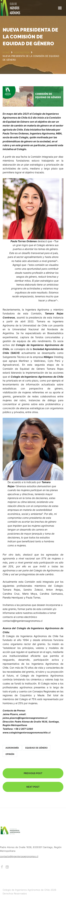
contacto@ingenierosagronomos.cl (19, 856)
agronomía (12, 747)
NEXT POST (33, 786)
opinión (9, 754)
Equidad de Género (36, 747)
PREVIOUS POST (33, 773)
